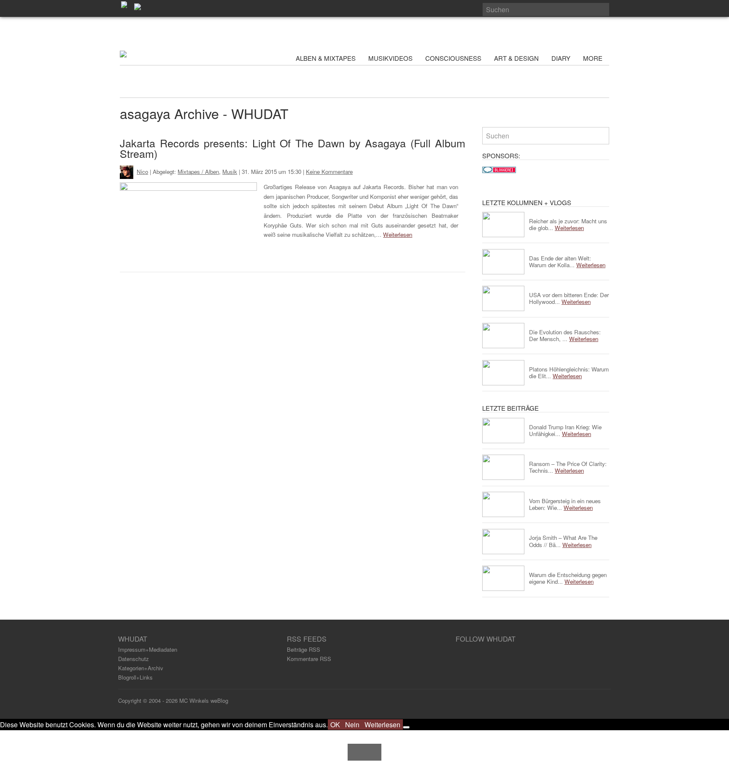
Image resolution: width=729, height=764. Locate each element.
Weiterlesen (397, 234)
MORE (593, 58)
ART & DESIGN (516, 58)
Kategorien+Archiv (140, 668)
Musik (229, 172)
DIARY (560, 58)
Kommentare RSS (309, 659)
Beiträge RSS (303, 649)
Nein (352, 724)
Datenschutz (133, 659)
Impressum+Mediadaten (147, 649)
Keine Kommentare (329, 172)
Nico (142, 172)
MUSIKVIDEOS (390, 58)
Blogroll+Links (135, 677)
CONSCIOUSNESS (453, 58)
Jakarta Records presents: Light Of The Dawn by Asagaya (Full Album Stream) (292, 148)
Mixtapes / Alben (198, 172)
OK (335, 724)
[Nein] (406, 727)
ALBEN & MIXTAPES (326, 58)
